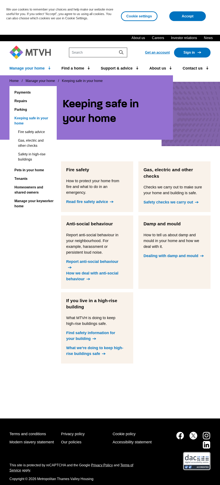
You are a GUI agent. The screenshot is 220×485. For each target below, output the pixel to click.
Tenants (21, 178)
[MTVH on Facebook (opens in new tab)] (177, 438)
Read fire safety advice (87, 202)
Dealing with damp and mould (171, 256)
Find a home (73, 68)
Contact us (193, 68)
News (208, 38)
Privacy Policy (102, 465)
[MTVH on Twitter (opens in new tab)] (191, 438)
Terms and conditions (27, 434)
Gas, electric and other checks (31, 143)
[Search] (121, 52)
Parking (20, 109)
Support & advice (117, 68)
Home (14, 81)
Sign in (189, 52)
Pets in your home (29, 170)
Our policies (71, 442)
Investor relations (184, 38)
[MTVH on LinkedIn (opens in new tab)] (204, 447)
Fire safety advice (31, 132)
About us (138, 38)
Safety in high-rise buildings (32, 156)
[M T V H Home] (31, 52)
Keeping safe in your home (31, 120)
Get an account (157, 52)
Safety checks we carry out (168, 202)
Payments (22, 92)
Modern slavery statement (31, 442)
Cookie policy (124, 434)
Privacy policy (73, 434)
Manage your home (27, 68)
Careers (158, 38)
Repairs (20, 101)
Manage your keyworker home (33, 203)
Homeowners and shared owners (28, 189)
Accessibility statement (132, 442)
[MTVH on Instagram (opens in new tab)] (204, 438)
